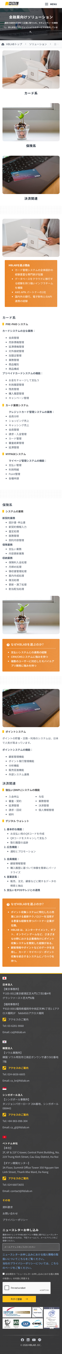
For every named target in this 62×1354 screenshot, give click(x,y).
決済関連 (31, 198)
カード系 (31, 93)
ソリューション (38, 44)
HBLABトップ (14, 44)
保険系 (31, 145)
